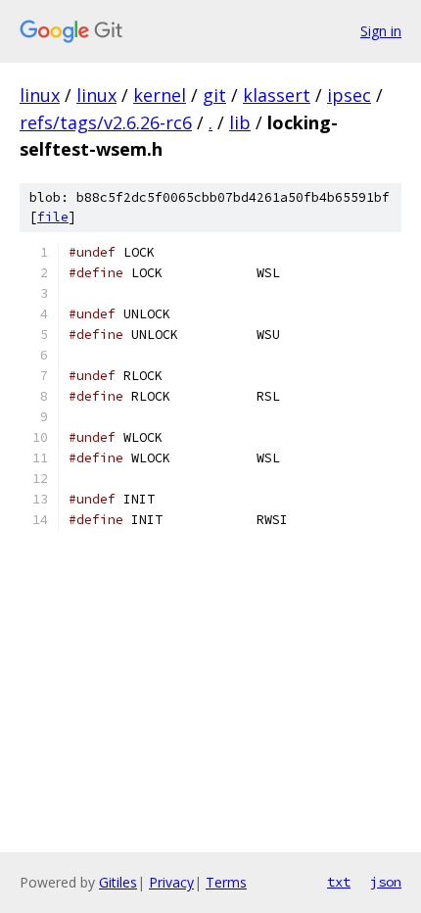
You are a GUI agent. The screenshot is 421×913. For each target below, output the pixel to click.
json (385, 881)
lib (240, 122)
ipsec (349, 95)
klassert (276, 95)
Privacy (171, 882)
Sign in (380, 31)
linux (40, 95)
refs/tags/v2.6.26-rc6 (106, 122)
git (214, 95)
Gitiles (118, 882)
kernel (159, 95)
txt (339, 881)
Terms (226, 882)
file (53, 217)
